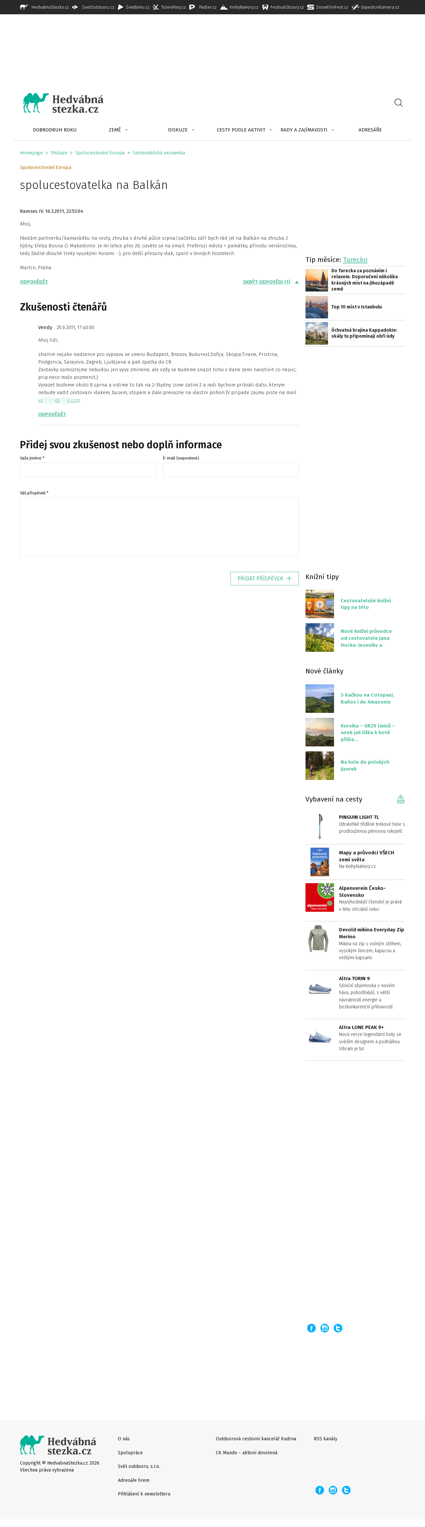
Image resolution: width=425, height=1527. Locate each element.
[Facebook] (311, 1328)
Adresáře (370, 130)
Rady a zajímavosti (304, 130)
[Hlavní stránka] (58, 103)
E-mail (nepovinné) (181, 458)
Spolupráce (130, 1453)
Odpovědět (34, 282)
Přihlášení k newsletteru (144, 1494)
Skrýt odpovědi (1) (266, 282)
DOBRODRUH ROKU (55, 130)
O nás (124, 1439)
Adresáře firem (133, 1480)
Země (115, 130)
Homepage (31, 153)
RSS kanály (325, 1439)
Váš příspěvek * (34, 492)
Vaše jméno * (32, 458)
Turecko (355, 259)
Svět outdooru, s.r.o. (139, 1466)
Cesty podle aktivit (241, 130)
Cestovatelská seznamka (158, 153)
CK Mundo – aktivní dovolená (246, 1453)
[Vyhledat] (398, 103)
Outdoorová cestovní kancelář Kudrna (256, 1439)
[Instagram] (325, 1328)
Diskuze (178, 130)
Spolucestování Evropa (100, 153)
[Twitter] (338, 1328)
